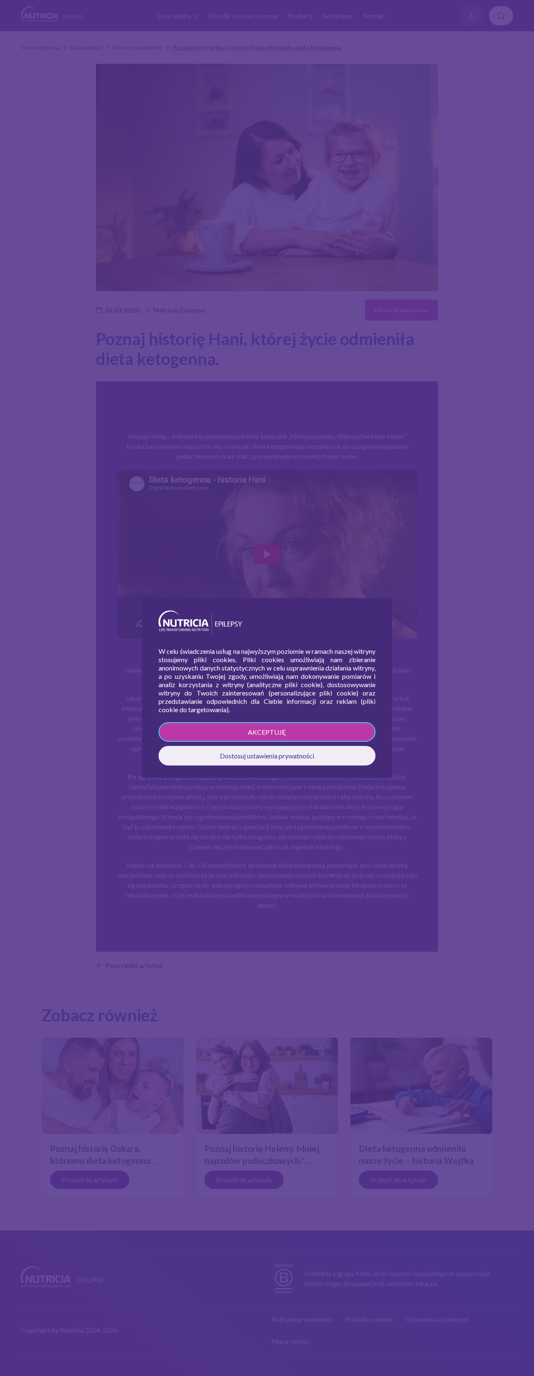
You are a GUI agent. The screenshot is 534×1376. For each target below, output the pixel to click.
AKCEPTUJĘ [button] (267, 732)
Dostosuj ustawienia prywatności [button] (267, 756)
